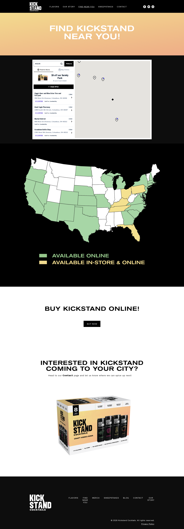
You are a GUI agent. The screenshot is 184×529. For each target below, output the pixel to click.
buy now (92, 324)
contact (122, 7)
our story (69, 7)
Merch (96, 498)
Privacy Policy (147, 524)
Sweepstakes (105, 7)
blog (126, 498)
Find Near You (86, 7)
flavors (54, 7)
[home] (35, 6)
